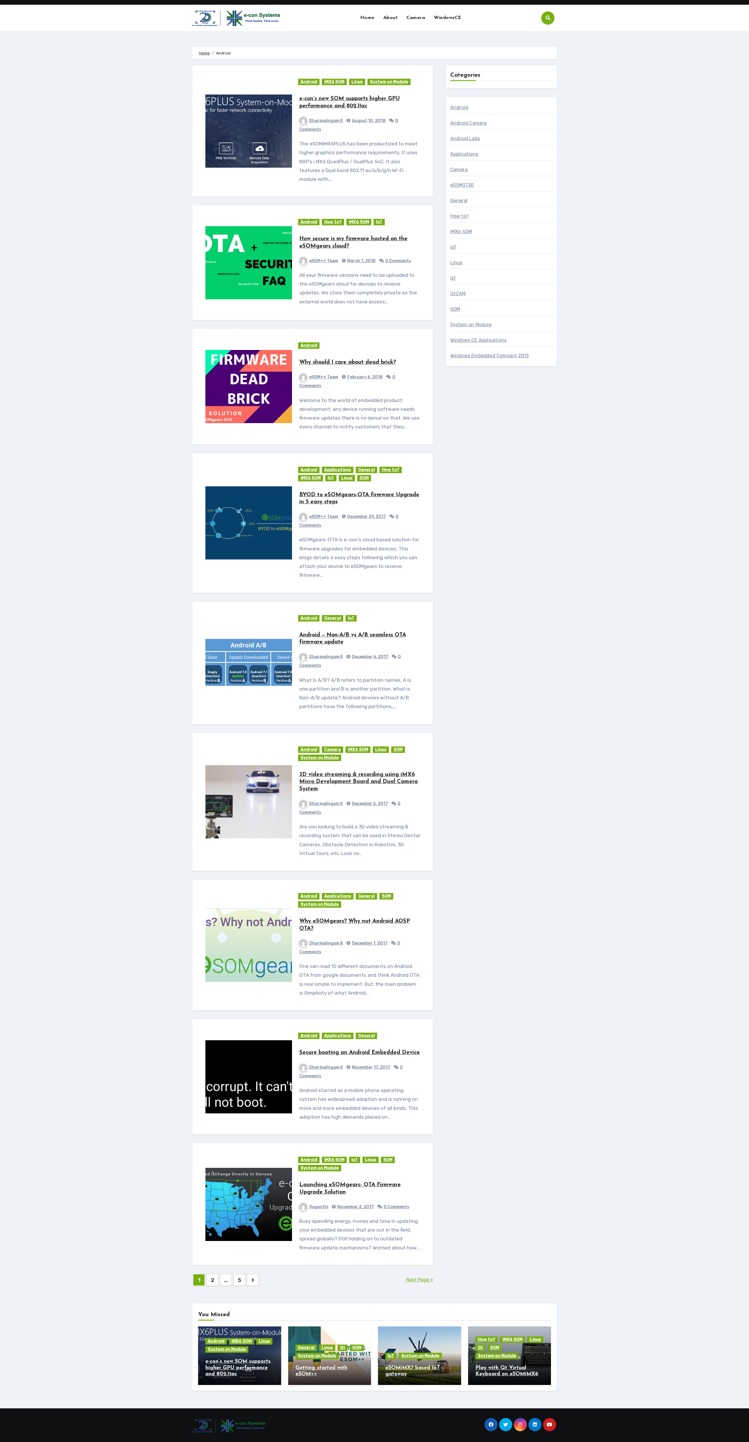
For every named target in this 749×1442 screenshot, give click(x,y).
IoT (379, 221)
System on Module (389, 81)
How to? (333, 221)
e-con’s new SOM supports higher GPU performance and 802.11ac (238, 1368)
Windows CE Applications (478, 340)
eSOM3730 (462, 185)
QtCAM (458, 293)
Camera (415, 18)
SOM (364, 477)
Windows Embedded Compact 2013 (489, 355)
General (366, 469)
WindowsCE (447, 18)
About (390, 18)
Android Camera (468, 123)
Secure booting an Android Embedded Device (359, 1052)
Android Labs (465, 138)
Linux (357, 81)
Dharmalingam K (326, 120)
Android (308, 81)
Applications (337, 469)
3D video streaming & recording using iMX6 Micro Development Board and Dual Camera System (358, 782)
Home (367, 18)
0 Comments (398, 260)
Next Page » (419, 1280)
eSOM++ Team (323, 260)
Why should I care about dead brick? (347, 362)
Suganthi (318, 1206)
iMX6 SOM (334, 81)
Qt (453, 278)
